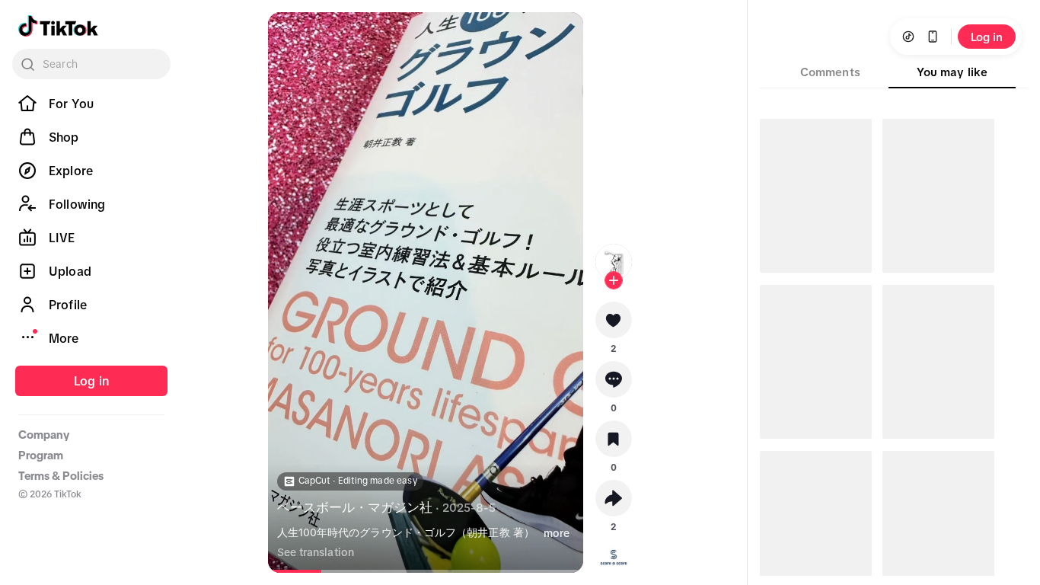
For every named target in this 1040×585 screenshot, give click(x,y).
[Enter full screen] (562, 36)
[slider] (303, 571)
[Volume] (289, 36)
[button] (613, 325)
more (556, 533)
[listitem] (91, 103)
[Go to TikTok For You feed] (58, 26)
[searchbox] (91, 64)
